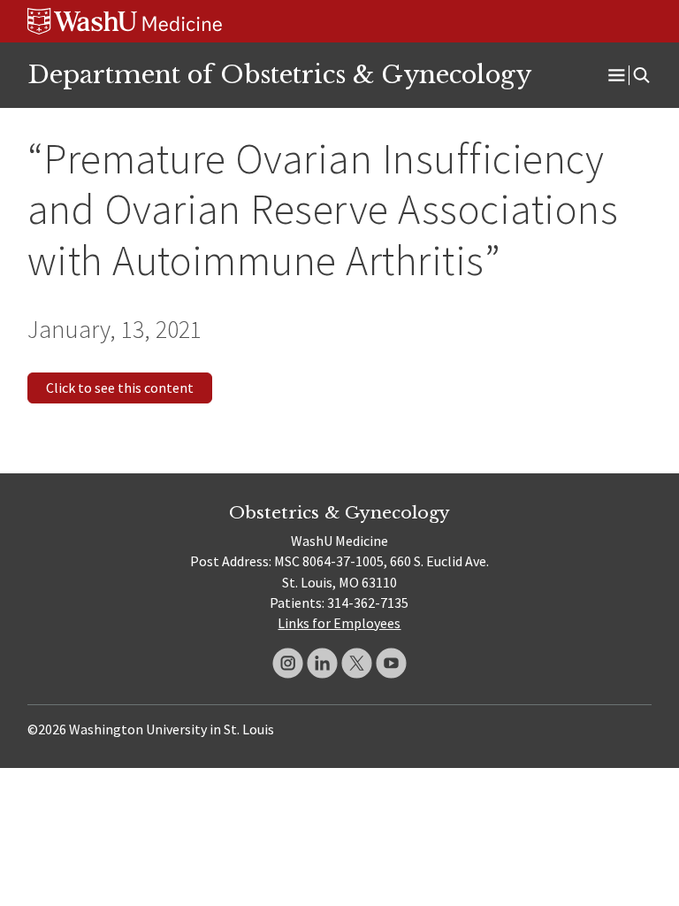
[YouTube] (391, 663)
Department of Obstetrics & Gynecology (279, 74)
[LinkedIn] (322, 663)
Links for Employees (339, 623)
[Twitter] (356, 663)
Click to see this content (120, 387)
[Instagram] (287, 663)
